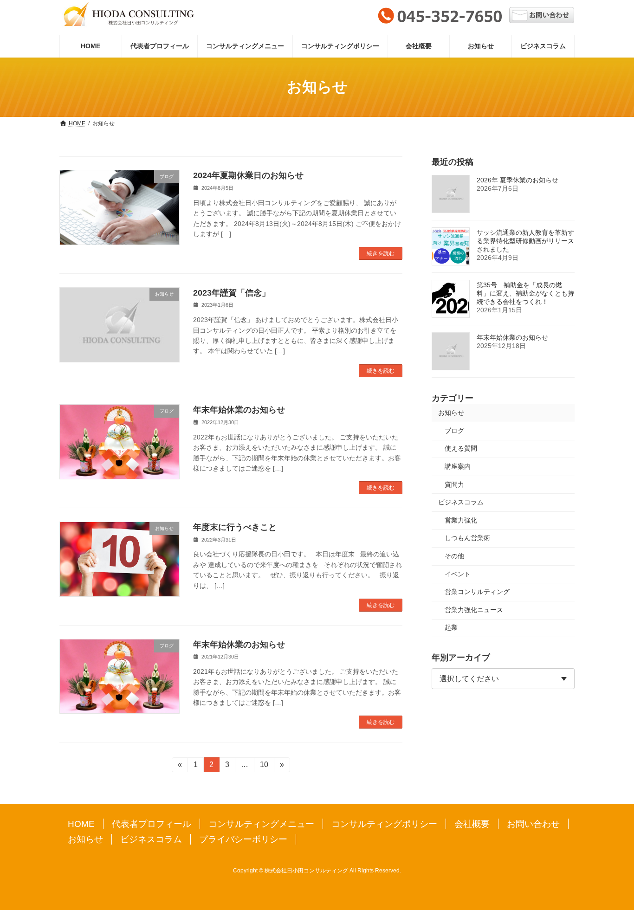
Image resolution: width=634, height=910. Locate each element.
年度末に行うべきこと (235, 527)
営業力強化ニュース (474, 609)
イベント (458, 573)
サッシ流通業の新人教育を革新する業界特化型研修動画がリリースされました (525, 241)
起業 (451, 627)
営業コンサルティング (477, 591)
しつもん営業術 (467, 538)
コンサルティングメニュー (261, 824)
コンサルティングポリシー (384, 824)
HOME (81, 824)
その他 (454, 556)
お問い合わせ (533, 824)
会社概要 (472, 824)
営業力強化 (461, 519)
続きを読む (381, 253)
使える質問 (461, 448)
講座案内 (458, 466)
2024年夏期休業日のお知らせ (248, 175)
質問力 (454, 484)
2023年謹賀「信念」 (231, 292)
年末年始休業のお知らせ (239, 409)
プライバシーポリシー (243, 839)
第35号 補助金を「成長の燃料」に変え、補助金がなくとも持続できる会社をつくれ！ (525, 293)
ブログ (454, 430)
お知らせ (451, 412)
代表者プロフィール (151, 824)
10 (263, 766)
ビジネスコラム (461, 502)
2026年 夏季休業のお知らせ (517, 180)
